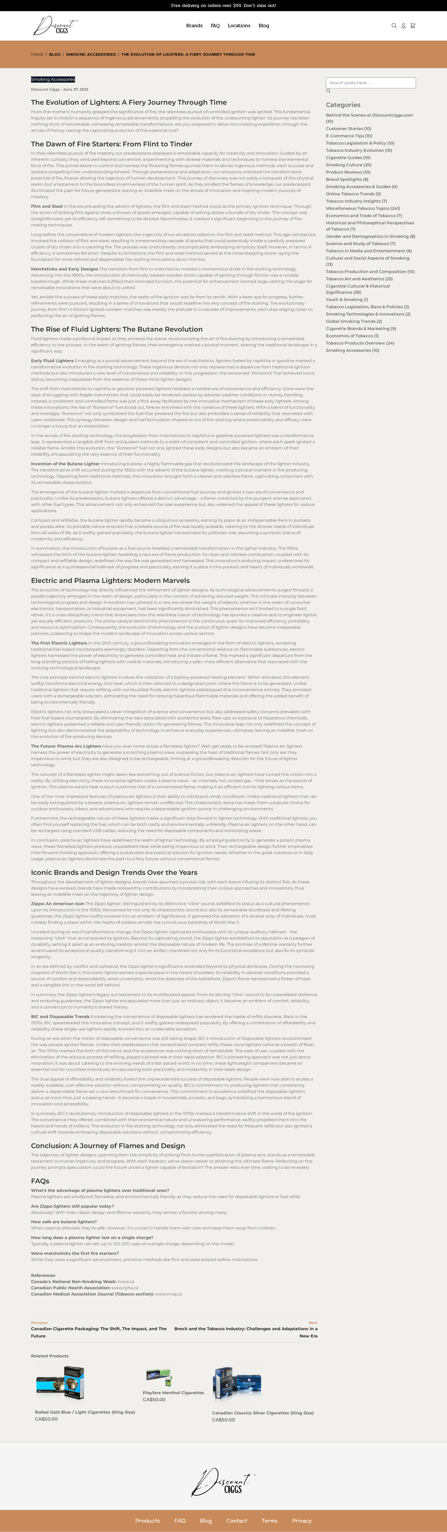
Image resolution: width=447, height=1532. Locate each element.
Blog (264, 26)
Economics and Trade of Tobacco (364, 215)
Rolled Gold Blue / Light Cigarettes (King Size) (85, 1412)
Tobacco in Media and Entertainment (369, 250)
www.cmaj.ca (168, 1294)
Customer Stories (348, 128)
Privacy (302, 1521)
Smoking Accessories (91, 54)
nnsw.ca (126, 1281)
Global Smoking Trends (354, 321)
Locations (239, 26)
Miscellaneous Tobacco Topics (363, 208)
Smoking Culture (349, 164)
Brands (194, 26)
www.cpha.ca (124, 1287)
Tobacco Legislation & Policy (360, 143)
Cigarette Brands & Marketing (361, 328)
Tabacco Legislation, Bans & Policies (367, 306)
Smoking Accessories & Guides (362, 186)
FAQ (215, 26)
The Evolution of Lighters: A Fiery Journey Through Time (188, 54)
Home (37, 54)
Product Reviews (348, 172)
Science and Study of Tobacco (361, 243)
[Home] (223, 1482)
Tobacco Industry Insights (356, 201)
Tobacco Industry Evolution (359, 150)
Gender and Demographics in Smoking (370, 236)
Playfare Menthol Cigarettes (173, 1392)
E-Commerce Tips (349, 135)
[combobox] (371, 82)
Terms (270, 1521)
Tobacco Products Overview (360, 343)
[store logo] (55, 25)
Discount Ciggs (46, 89)
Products (147, 1521)
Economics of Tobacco (352, 335)
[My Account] (403, 26)
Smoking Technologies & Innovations (368, 314)
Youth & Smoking (347, 299)
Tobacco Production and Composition (370, 271)
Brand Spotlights (347, 179)
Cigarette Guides (348, 157)
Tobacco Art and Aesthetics (359, 278)
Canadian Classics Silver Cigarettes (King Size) (263, 1413)
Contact (236, 1521)
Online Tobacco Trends (353, 193)
